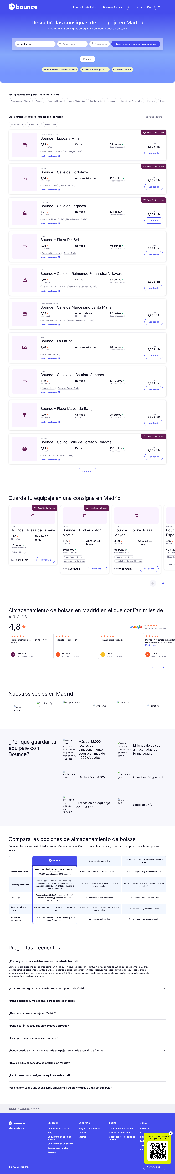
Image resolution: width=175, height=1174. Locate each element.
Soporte (82, 1132)
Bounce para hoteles (58, 1148)
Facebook (145, 1128)
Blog (50, 1132)
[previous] (153, 583)
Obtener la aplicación (58, 1128)
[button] (135, 44)
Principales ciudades (84, 7)
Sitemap (82, 1136)
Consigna (24, 1108)
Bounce (12, 1108)
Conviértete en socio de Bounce (59, 1138)
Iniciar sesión (143, 7)
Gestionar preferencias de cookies (122, 1138)
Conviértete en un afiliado (60, 1143)
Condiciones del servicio (121, 1128)
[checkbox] (21, 100)
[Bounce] (23, 6)
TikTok (143, 1141)
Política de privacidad (119, 1132)
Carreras (52, 1152)
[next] (163, 583)
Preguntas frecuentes (89, 1128)
